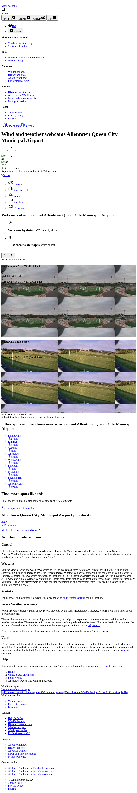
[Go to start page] (1, 2)
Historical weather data (20, 92)
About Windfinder (17, 77)
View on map (14, 125)
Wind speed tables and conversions (26, 57)
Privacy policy (15, 115)
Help (14, 26)
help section (94, 625)
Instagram (49, 771)
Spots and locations (18, 46)
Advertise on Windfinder (21, 95)
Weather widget (16, 60)
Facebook (30, 125)
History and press (17, 74)
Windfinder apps (16, 71)
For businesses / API (19, 80)
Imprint (12, 118)
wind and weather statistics (71, 597)
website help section (111, 666)
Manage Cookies (17, 101)
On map (7, 175)
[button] (68, 11)
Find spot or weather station (20, 508)
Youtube (48, 774)
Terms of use (15, 112)
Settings (17, 31)
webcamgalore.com (54, 417)
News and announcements (22, 98)
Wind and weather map (20, 43)
